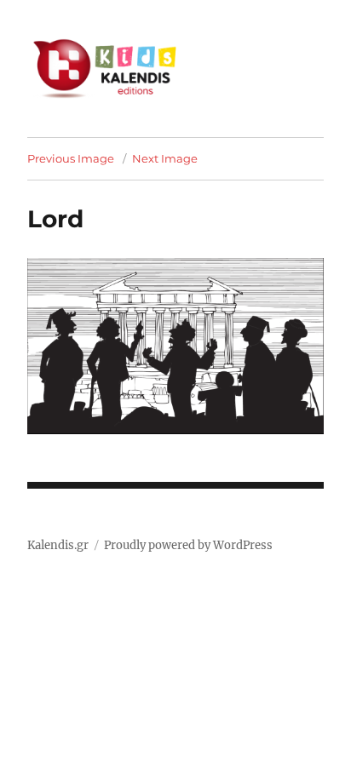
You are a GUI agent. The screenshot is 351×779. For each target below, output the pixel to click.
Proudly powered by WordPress (188, 545)
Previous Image (70, 158)
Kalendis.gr (58, 545)
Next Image (165, 158)
